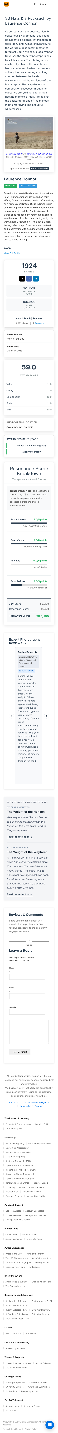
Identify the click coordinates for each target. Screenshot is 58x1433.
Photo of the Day (13, 1254)
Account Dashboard (34, 1211)
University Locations (15, 1187)
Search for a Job (13, 1333)
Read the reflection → (20, 836)
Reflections (34, 1267)
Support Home (12, 1406)
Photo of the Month (35, 1254)
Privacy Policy (31, 1429)
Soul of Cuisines (43, 1363)
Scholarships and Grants (17, 1183)
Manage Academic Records (18, 1219)
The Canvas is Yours (15, 1286)
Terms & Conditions (12, 1429)
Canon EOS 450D (14, 154)
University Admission (39, 1382)
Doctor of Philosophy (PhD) (18, 1161)
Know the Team (36, 1187)
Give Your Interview (41, 1310)
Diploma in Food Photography (19, 1178)
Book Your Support (32, 1406)
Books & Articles (30, 1234)
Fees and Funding (13, 1196)
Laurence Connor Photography (31, 445)
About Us (14, 1102)
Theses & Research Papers (18, 1363)
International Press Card (17, 1318)
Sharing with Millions (41, 1282)
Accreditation (11, 1191)
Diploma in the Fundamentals (19, 1165)
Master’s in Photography (17, 1148)
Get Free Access (13, 1211)
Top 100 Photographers (16, 1258)
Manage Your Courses (35, 1215)
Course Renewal (13, 1215)
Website (12, 1007)
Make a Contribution (36, 1196)
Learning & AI (41, 1124)
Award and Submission (39, 1387)
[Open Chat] (49, 1425)
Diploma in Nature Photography (20, 1174)
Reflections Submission (16, 1314)
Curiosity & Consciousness (18, 1124)
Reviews (39, 323)
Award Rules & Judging (16, 1282)
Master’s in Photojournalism (18, 1152)
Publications (11, 1391)
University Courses (14, 1387)
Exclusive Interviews (15, 1267)
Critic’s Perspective (41, 1258)
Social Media (11, 1410)
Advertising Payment (15, 1348)
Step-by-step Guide (15, 1382)
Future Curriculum (14, 1128)
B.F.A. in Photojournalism (40, 1143)
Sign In (43, 4)
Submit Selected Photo (16, 1310)
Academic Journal (13, 1239)
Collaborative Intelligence (36, 1102)
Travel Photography (30, 451)
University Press (34, 1239)
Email (11, 989)
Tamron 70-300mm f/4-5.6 (39, 154)
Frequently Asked (29, 1391)
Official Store (11, 1234)
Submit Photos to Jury (16, 1305)
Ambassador (32, 1333)
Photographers (42, 1262)
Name (11, 970)
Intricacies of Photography (18, 1262)
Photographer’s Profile (42, 1301)
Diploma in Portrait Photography (20, 1170)
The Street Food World (16, 1367)
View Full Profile (12, 253)
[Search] (35, 4)
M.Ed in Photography (15, 1156)
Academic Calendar (31, 1191)
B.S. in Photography (14, 1143)
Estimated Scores (40, 1314)
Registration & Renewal (16, 1301)
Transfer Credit (40, 1183)
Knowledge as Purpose (31, 1106)
